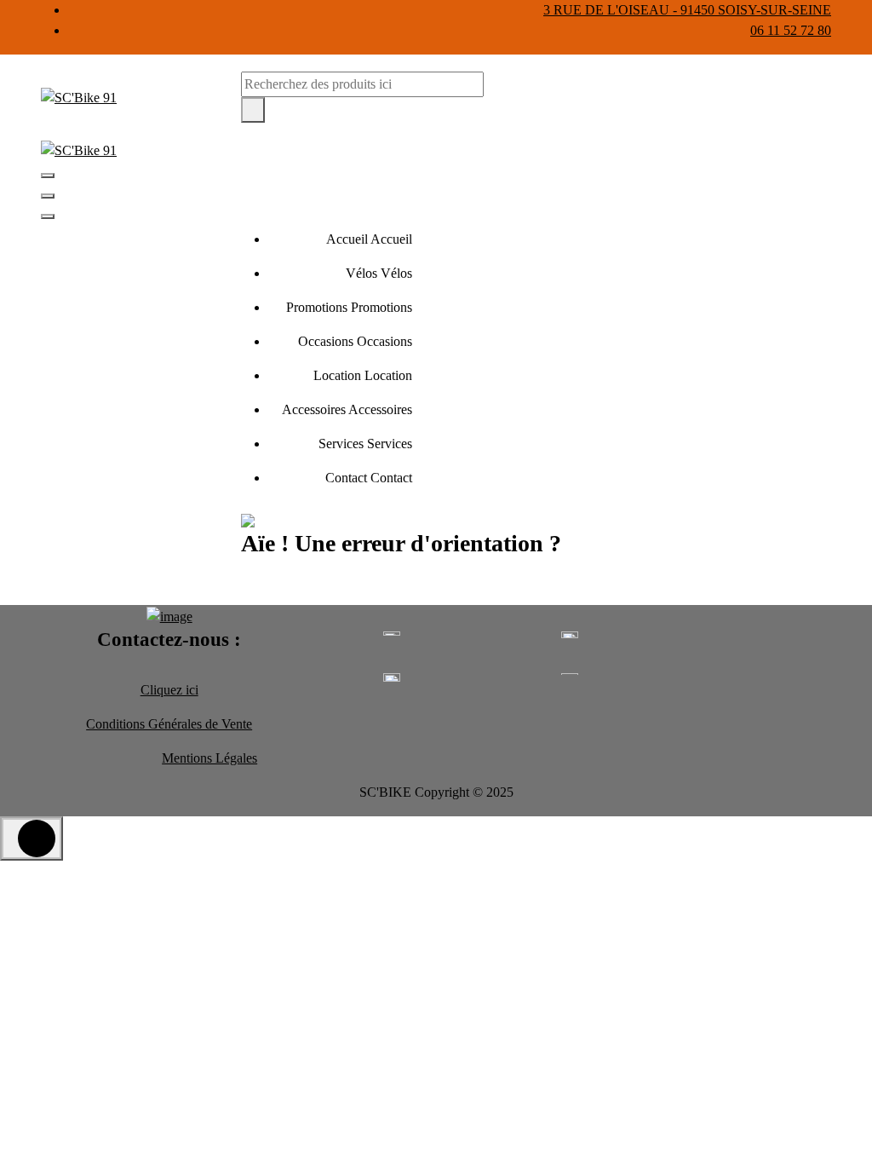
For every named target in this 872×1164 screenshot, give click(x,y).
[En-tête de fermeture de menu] (47, 196)
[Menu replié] (47, 175)
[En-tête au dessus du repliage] (47, 216)
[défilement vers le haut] (31, 838)
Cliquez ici (169, 690)
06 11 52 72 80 (790, 30)
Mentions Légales (209, 758)
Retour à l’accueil (312, 586)
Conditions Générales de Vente (169, 724)
